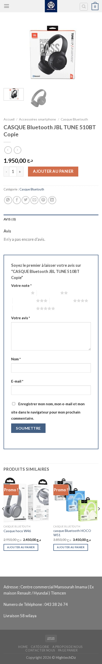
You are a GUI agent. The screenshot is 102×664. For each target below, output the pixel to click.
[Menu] (6, 6)
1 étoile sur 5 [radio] (20, 293)
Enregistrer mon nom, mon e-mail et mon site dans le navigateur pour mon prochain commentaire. (48, 411)
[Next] (90, 53)
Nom (16, 359)
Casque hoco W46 (17, 531)
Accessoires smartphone (37, 119)
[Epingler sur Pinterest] (43, 200)
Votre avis (20, 318)
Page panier (68, 650)
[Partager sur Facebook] (17, 200)
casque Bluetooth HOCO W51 (72, 533)
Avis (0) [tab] (10, 219)
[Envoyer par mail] (34, 200)
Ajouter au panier (53, 171)
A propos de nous (67, 647)
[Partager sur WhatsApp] (8, 200)
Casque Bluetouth (74, 119)
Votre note (21, 285)
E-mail (17, 381)
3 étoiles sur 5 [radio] (24, 300)
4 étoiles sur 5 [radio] (61, 300)
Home (23, 647)
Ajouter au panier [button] (21, 547)
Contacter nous (40, 650)
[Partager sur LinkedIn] (52, 200)
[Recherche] (84, 7)
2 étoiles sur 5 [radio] (48, 293)
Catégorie (40, 647)
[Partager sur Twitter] (26, 200)
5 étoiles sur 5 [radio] (24, 308)
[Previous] (11, 53)
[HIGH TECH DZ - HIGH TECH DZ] (51, 6)
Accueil (9, 119)
